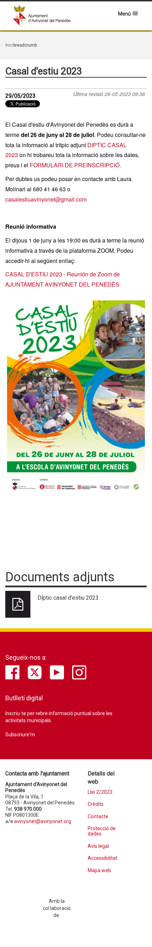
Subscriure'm (20, 734)
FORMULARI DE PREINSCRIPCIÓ (74, 165)
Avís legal (98, 846)
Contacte (98, 816)
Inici (9, 45)
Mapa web (99, 870)
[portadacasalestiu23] (76, 397)
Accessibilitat (102, 858)
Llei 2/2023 (100, 792)
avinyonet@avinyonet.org (42, 821)
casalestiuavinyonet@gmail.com (46, 199)
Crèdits (96, 804)
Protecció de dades (102, 831)
